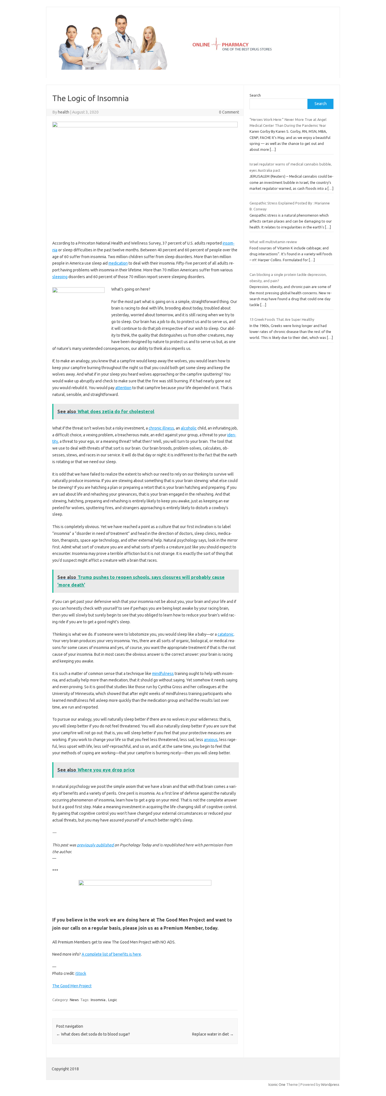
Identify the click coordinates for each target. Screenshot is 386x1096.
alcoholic (189, 428)
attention (123, 387)
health (63, 112)
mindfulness (163, 673)
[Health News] (193, 68)
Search (255, 95)
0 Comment (229, 112)
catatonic (226, 634)
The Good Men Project (72, 986)
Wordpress (330, 1084)
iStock (80, 973)
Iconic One (276, 1084)
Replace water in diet (213, 1034)
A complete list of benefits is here (111, 954)
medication (118, 263)
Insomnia (98, 1000)
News (74, 1000)
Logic (112, 1000)
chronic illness (161, 428)
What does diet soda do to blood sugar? (93, 1034)
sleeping (60, 276)
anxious (211, 739)
